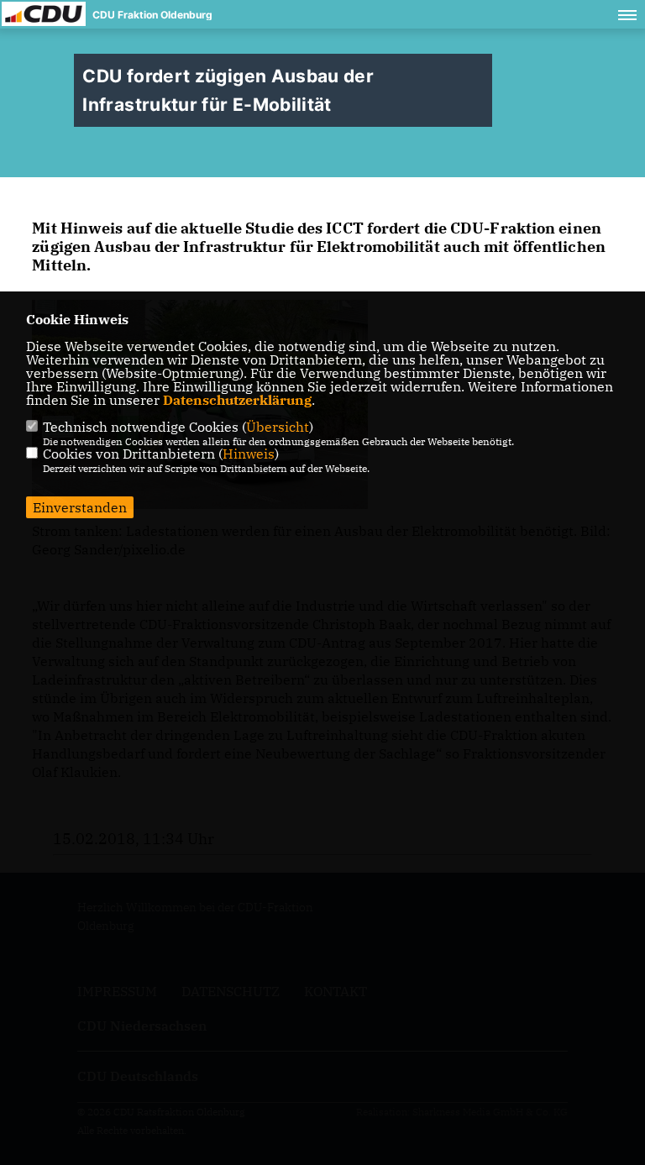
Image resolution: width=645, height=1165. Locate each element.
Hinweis (249, 453)
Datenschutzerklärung (237, 399)
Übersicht (277, 426)
